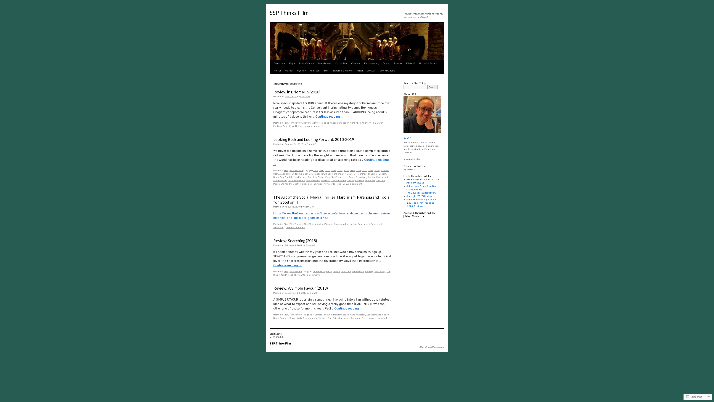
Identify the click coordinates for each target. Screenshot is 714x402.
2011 (327, 170)
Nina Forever (299, 177)
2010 (321, 170)
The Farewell (313, 180)
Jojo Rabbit (286, 177)
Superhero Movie (342, 70)
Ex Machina (359, 174)
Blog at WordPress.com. (431, 347)
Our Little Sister (316, 177)
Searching (288, 126)
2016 (358, 170)
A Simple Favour (321, 314)
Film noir (411, 63)
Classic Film (341, 63)
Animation (279, 63)
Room (352, 177)
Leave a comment (313, 126)
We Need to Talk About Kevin (315, 184)
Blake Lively (296, 318)
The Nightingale (355, 180)
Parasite (329, 177)
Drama (386, 63)
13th (315, 170)
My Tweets (409, 169)
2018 (370, 170)
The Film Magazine (314, 224)
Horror (277, 70)
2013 (339, 170)
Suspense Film (358, 318)
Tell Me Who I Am (296, 180)
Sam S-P (305, 96)
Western (371, 70)
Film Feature (296, 170)
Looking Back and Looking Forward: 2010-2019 (313, 139)
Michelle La (358, 271)
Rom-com (315, 70)
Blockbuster (324, 63)
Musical (289, 70)
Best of (320, 174)
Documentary (371, 63)
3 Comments (314, 275)
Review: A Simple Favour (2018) (300, 288)
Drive (350, 174)
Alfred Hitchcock (340, 314)
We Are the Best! (290, 184)
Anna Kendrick (357, 314)
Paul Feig (332, 318)
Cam (360, 224)
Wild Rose (336, 184)
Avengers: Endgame (291, 174)
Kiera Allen (355, 123)
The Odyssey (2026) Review (421, 193)
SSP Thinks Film (289, 12)
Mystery (301, 70)
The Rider (370, 180)
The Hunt (325, 180)
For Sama (371, 174)
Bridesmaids (310, 318)
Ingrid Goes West (373, 224)
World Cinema (387, 70)
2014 (346, 170)
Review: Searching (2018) (295, 240)
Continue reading (329, 116)
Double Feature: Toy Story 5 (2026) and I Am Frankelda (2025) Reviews (421, 203)
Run (374, 123)
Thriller (359, 70)
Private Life (341, 177)
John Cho (346, 271)
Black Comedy (307, 63)
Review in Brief (311, 123)
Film (286, 123)
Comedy (356, 63)
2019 (376, 170)
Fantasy (398, 63)
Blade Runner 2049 (335, 174)
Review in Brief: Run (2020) (297, 92)
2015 (352, 170)
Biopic (292, 63)
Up (303, 275)
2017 (364, 170)
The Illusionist (338, 180)
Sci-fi (326, 70)
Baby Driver (309, 174)
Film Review (296, 123)
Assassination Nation (345, 224)
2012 (333, 170)
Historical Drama (428, 63)
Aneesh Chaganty (339, 123)
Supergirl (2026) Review (419, 196)
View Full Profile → (413, 159)
